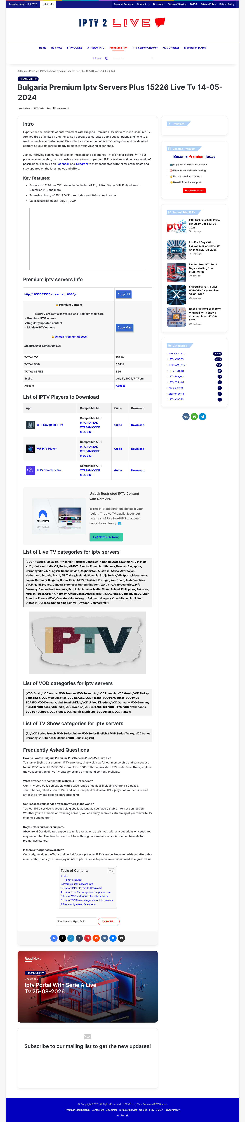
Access (120, 385)
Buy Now (56, 47)
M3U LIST (86, 432)
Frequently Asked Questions (79, 904)
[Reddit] (96, 938)
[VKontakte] (104, 938)
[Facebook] (54, 938)
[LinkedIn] (70, 938)
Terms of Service (177, 4)
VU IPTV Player (47, 448)
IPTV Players (176, 376)
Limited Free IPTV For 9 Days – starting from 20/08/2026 (203, 268)
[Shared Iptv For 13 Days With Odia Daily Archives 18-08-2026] (176, 295)
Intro (65, 876)
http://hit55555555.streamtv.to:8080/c (50, 294)
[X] (62, 938)
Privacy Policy (208, 4)
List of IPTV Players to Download (82, 888)
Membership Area (195, 47)
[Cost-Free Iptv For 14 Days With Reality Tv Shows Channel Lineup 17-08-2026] (176, 317)
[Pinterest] (87, 938)
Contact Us (143, 4)
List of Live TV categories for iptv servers (87, 892)
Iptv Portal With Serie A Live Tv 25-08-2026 (60, 988)
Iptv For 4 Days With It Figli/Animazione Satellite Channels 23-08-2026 (204, 246)
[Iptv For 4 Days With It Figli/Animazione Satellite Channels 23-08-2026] (176, 250)
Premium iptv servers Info (78, 883)
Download (137, 425)
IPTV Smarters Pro (49, 470)
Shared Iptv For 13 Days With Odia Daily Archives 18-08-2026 (204, 290)
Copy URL (108, 921)
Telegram (82, 164)
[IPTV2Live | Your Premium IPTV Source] (122, 23)
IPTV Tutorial (176, 370)
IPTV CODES (74, 47)
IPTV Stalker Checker (145, 47)
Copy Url (123, 294)
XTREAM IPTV (95, 47)
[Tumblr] (79, 938)
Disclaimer (158, 4)
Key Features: (75, 879)
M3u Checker (171, 47)
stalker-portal (176, 393)
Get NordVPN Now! (106, 537)
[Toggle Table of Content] (109, 871)
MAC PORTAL (89, 422)
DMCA (193, 4)
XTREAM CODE (90, 427)
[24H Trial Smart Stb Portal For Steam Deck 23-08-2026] (176, 228)
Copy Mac (124, 327)
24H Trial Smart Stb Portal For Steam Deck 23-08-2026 (204, 223)
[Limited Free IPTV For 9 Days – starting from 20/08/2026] (176, 272)
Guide (118, 425)
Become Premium (123, 4)
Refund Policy (226, 4)
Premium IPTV (118, 47)
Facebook (63, 164)
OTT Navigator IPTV (50, 424)
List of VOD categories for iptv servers (85, 896)
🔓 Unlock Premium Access (69, 336)
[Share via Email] (121, 938)
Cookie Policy (146, 1109)
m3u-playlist (176, 387)
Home (42, 47)
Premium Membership (77, 1109)
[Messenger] (113, 938)
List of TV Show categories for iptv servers (88, 900)
